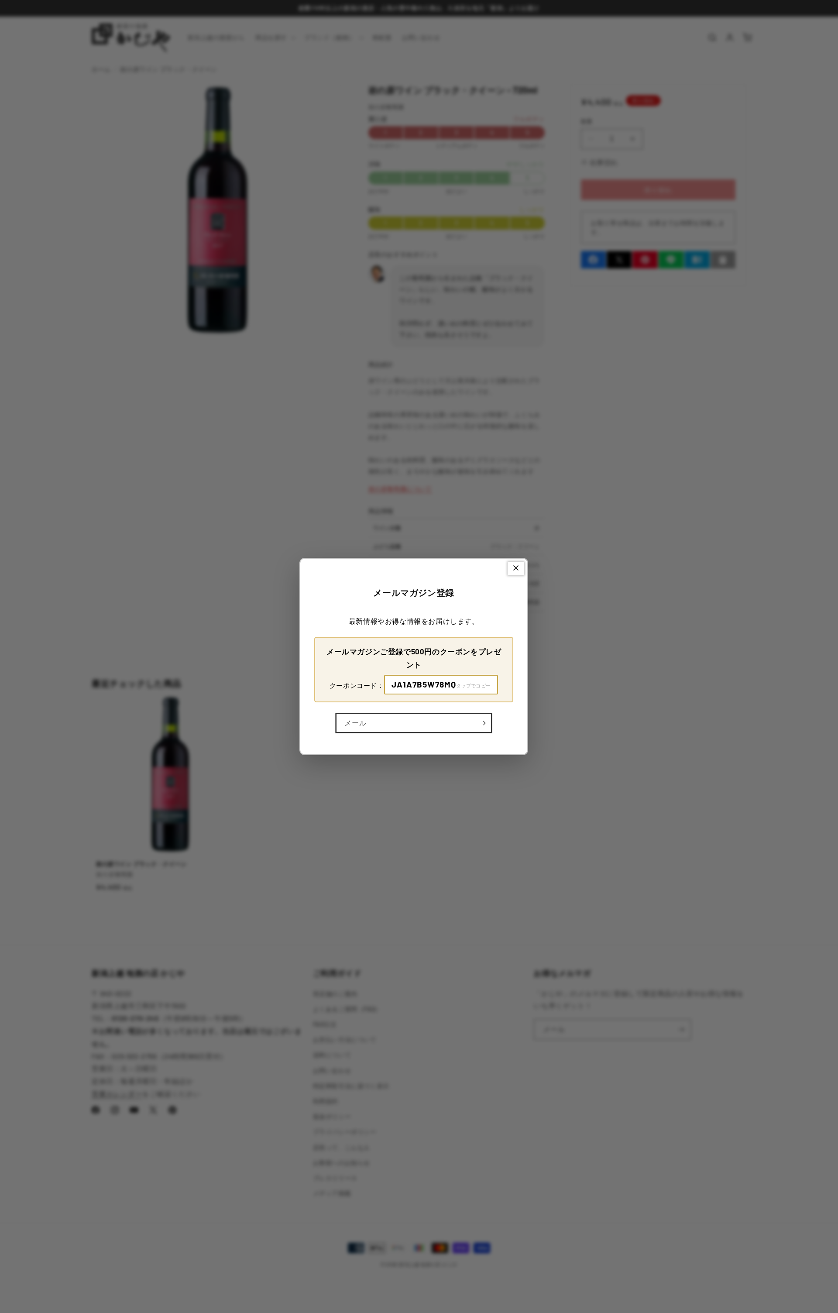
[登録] (482, 723)
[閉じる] (516, 568)
